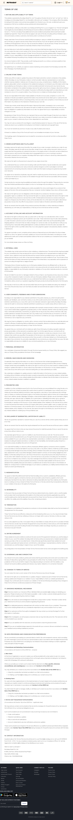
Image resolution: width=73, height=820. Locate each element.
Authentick (3, 789)
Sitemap (18, 776)
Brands (2, 778)
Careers (3, 782)
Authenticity (4, 772)
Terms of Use (51, 770)
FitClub (2, 786)
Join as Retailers (20, 778)
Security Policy (52, 776)
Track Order (19, 774)
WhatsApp (36, 774)
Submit (24, 803)
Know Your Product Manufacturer (21, 785)
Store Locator (19, 782)
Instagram (36, 770)
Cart (69, 2)
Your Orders (19, 772)
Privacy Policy (51, 772)
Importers (3, 776)
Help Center (4, 770)
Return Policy (51, 774)
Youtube (36, 772)
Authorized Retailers (21, 780)
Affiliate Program (5, 784)
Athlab (2, 780)
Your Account (19, 770)
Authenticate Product (6, 774)
